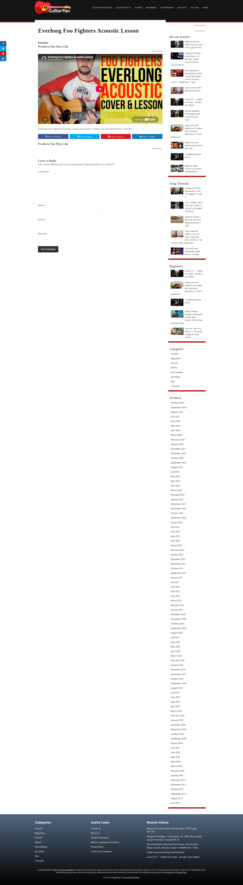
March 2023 (176, 490)
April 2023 (175, 485)
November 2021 (178, 563)
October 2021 (177, 568)
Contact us (96, 828)
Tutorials (175, 386)
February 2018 (177, 770)
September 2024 (178, 407)
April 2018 (175, 761)
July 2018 (175, 747)
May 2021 (175, 591)
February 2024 (177, 439)
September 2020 (178, 628)
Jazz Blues (175, 376)
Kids (173, 381)
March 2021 (176, 600)
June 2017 (175, 803)
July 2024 (175, 416)
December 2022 (178, 504)
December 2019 (178, 669)
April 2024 (175, 430)
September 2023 (178, 462)
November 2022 (178, 508)
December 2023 (178, 448)
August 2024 (177, 412)
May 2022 (175, 536)
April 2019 (175, 706)
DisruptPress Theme (132, 877)
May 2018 (175, 757)
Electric (194, 7)
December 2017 (178, 780)
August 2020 (177, 632)
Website (42, 233)
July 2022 (175, 527)
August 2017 (177, 798)
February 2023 (177, 494)
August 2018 (177, 743)
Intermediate (167, 7)
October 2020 (177, 623)
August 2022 (177, 522)
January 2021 (177, 609)
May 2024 (175, 425)
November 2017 (178, 784)
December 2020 (178, 614)
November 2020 (178, 619)
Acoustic (182, 7)
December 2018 (178, 724)
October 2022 (177, 513)
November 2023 (178, 453)
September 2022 (178, 517)
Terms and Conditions (101, 851)
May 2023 (175, 481)
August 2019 (177, 688)
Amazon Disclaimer (100, 837)
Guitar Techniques (102, 7)
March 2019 (176, 711)
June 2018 (175, 752)
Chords (138, 7)
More (205, 7)
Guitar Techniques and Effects (63, 870)
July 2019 (175, 692)
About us (95, 833)
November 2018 (178, 729)
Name (42, 205)
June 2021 (175, 586)
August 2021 (177, 577)
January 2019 (177, 720)
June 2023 (175, 476)
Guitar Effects (123, 7)
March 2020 (176, 655)
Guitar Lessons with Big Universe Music (165, 852)
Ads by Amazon (156, 51)
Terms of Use (168, 872)
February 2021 (177, 605)
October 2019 (177, 678)
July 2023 (175, 471)
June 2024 (175, 421)
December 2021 (178, 559)
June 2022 (175, 531)
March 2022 (176, 545)
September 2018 (178, 738)
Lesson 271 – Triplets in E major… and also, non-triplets (173, 857)
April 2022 (175, 540)
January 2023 (177, 499)
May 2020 (175, 646)
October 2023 (177, 458)
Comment (44, 171)
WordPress (116, 877)
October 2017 (177, 789)
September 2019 (178, 683)
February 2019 (177, 715)
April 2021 (175, 596)
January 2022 (177, 554)
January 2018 (177, 775)
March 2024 (176, 435)
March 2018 (176, 766)
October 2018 (177, 734)
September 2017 (178, 793)
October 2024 (177, 402)
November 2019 (178, 674)
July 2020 (175, 637)
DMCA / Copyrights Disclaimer (105, 842)
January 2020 (177, 665)
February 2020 (177, 660)
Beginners (151, 7)
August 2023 (177, 467)
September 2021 (178, 573)
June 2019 (175, 697)
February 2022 (177, 550)
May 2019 (175, 701)
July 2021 (175, 582)
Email (42, 219)
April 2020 (175, 651)
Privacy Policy (97, 846)
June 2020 (175, 642)
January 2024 (177, 444)
